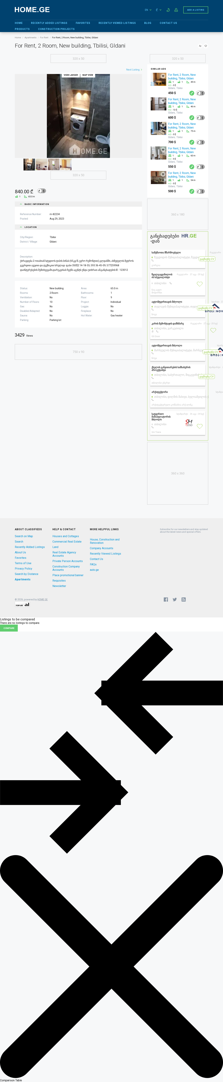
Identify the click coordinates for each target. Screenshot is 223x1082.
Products (22, 29)
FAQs (93, 564)
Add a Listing (195, 10)
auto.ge (94, 569)
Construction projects (56, 29)
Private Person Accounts (67, 561)
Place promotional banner (67, 575)
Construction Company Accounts (66, 568)
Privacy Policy (23, 568)
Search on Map (24, 536)
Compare (8, 628)
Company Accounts (101, 548)
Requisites (59, 580)
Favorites (83, 23)
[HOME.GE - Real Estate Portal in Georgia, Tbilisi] (32, 11)
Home (19, 23)
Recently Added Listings (49, 23)
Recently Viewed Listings (117, 23)
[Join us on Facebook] (166, 599)
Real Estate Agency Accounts (64, 554)
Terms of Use (23, 563)
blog (147, 23)
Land (55, 547)
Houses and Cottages (65, 536)
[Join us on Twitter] (175, 599)
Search (19, 541)
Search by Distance (26, 574)
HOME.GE (42, 599)
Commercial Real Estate (67, 541)
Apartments (30, 37)
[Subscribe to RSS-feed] (184, 599)
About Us (20, 552)
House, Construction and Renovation (105, 541)
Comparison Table (11, 1080)
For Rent (44, 37)
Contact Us (168, 23)
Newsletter (59, 586)
